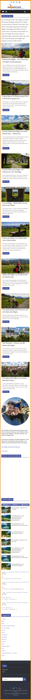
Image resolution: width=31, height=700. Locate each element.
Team (3, 671)
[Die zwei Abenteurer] (15, 7)
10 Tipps (3, 619)
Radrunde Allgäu (5, 646)
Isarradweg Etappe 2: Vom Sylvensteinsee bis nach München (19, 524)
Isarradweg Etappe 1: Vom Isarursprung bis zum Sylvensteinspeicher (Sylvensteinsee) (17, 518)
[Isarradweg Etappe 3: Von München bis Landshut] (6, 531)
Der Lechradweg (5, 628)
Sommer (3, 650)
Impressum (5, 669)
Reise (2, 648)
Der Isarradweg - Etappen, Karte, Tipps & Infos (17, 572)
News (2, 644)
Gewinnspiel (4, 635)
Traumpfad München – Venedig (9, 653)
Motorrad (3, 641)
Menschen (3, 639)
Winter (3, 655)
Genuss (3, 632)
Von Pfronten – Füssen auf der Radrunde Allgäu (13, 344)
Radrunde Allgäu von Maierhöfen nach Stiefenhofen (14, 239)
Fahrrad (3, 630)
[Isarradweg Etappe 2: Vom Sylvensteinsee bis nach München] (6, 523)
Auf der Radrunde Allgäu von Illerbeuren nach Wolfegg (13, 170)
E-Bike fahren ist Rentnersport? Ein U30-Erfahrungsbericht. (15, 97)
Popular (7, 504)
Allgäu (2, 621)
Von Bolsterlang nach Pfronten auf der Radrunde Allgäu (15, 311)
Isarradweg (4, 637)
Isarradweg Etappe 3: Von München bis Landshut (17, 532)
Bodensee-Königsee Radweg (8, 625)
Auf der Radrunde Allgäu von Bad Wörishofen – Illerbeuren (14, 132)
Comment (25, 504)
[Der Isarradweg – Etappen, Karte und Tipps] (6, 506)
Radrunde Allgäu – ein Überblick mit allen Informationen (15, 60)
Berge (2, 623)
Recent (16, 504)
